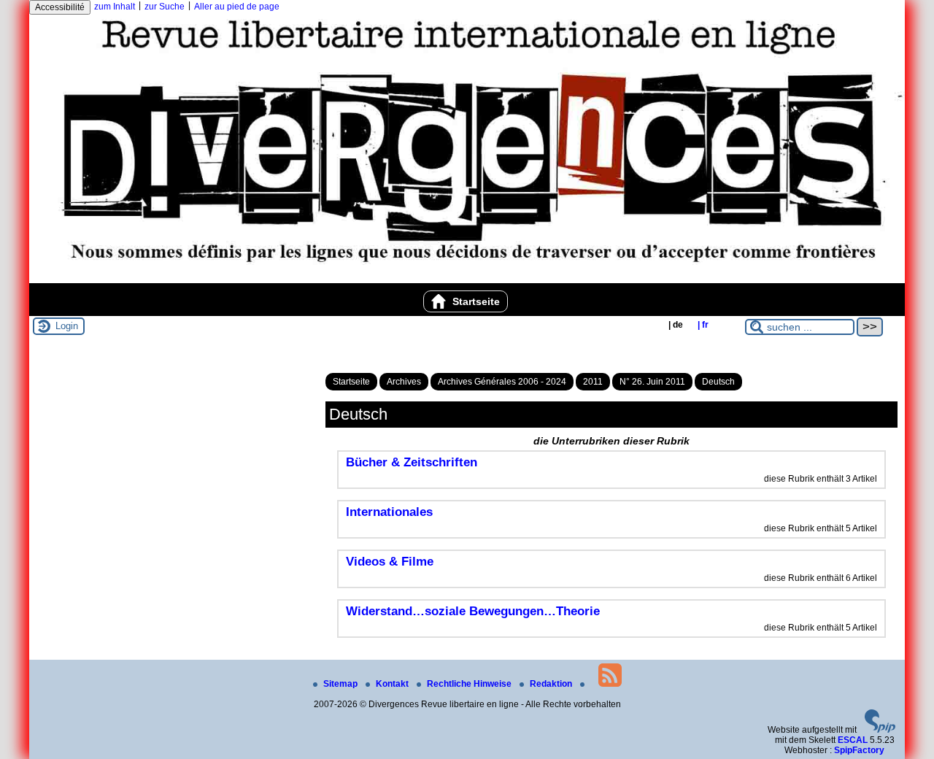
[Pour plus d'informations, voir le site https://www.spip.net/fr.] (880, 730)
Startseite (474, 301)
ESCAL (853, 740)
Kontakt (393, 684)
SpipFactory (859, 750)
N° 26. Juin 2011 (652, 382)
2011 (593, 382)
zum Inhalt (114, 6)
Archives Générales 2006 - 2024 (502, 382)
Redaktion (552, 684)
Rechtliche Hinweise (470, 684)
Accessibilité (60, 7)
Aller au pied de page (236, 6)
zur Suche (164, 6)
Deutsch (718, 382)
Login (66, 325)
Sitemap (341, 684)
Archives (404, 382)
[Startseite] (467, 278)
